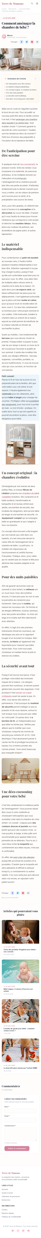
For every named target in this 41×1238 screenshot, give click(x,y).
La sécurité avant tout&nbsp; (16, 96)
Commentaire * (10, 1126)
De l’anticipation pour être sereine (18, 84)
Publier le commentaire (17, 1148)
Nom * (6, 1107)
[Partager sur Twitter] (27, 42)
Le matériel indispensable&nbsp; (17, 87)
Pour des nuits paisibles (14, 93)
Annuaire (5, 1189)
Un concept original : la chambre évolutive (21, 90)
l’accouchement (27, 164)
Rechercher (6, 1200)
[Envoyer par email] (37, 42)
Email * (7, 1116)
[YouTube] (28, 1231)
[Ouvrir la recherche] (32, 4)
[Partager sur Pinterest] (32, 42)
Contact (4, 1210)
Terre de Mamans (11, 1172)
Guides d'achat (7, 1193)
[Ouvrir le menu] (37, 3)
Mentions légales (8, 1213)
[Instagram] (18, 1231)
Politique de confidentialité (11, 1217)
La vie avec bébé (24, 9)
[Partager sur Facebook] (22, 42)
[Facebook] (13, 1231)
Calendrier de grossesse (11, 1196)
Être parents (12, 9)
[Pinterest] (23, 1231)
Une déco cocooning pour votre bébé (20, 99)
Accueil (4, 9)
